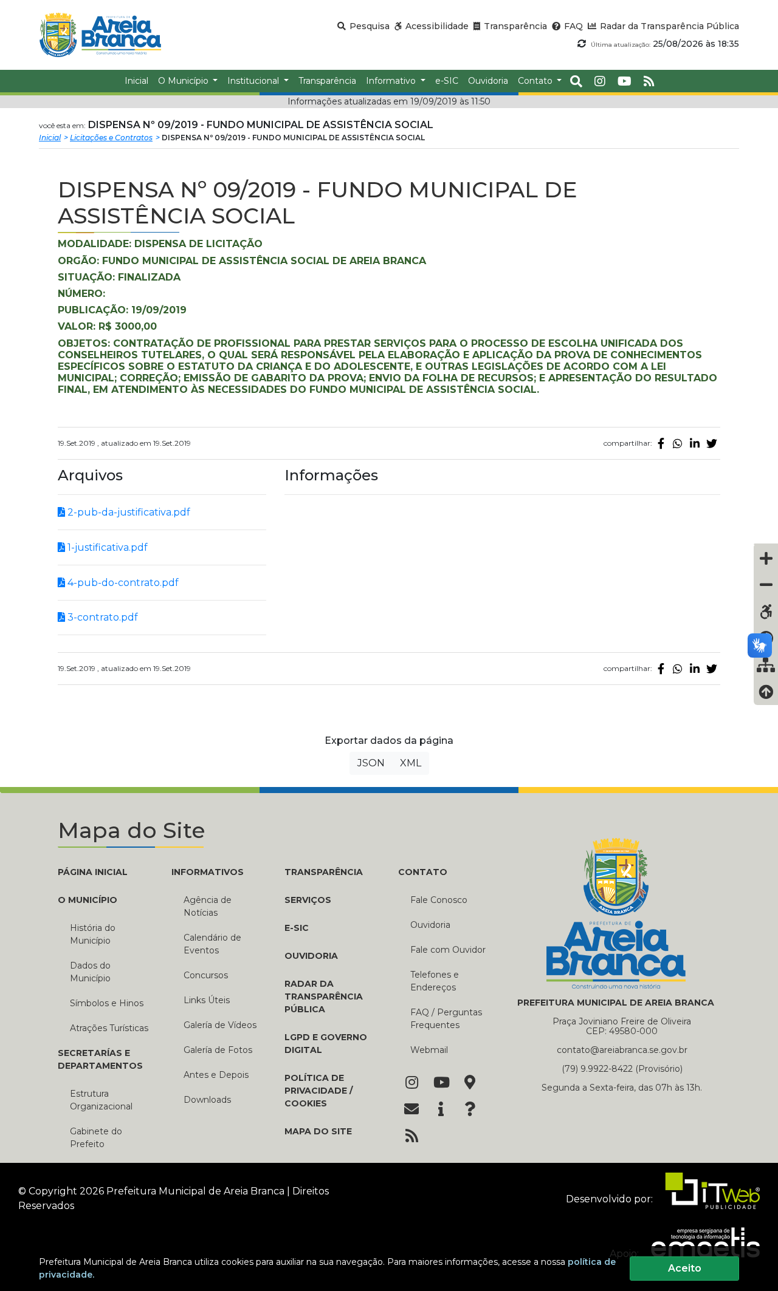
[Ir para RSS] (411, 1136)
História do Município (92, 934)
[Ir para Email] (411, 1110)
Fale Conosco (438, 899)
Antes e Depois (216, 1074)
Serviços (307, 899)
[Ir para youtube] (624, 81)
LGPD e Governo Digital (325, 1043)
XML (410, 763)
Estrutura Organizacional (101, 1100)
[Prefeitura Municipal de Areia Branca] (100, 35)
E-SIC (296, 927)
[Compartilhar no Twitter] (711, 443)
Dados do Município (90, 972)
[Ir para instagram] (600, 81)
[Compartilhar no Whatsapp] (677, 443)
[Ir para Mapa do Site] (470, 1083)
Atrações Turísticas (109, 1028)
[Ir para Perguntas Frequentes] (470, 1110)
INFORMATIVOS (207, 872)
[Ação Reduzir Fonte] (766, 584)
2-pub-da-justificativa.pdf (127, 512)
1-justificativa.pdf (106, 547)
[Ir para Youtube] (440, 1083)
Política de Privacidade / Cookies (318, 1090)
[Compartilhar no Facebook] (660, 443)
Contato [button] (536, 80)
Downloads (207, 1099)
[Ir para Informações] (440, 1110)
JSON (371, 763)
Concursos (206, 975)
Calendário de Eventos (212, 944)
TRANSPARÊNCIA (323, 872)
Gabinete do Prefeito (96, 1138)
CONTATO (422, 872)
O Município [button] (184, 80)
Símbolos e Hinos (106, 1003)
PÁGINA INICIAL (93, 872)
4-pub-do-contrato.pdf (122, 582)
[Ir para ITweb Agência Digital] (707, 1199)
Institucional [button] (254, 80)
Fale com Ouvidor (448, 949)
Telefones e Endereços (434, 981)
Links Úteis (207, 1000)
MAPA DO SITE (318, 1131)
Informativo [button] (392, 80)
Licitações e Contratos (111, 137)
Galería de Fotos (218, 1049)
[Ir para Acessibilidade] (766, 611)
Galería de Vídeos (220, 1025)
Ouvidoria (430, 924)
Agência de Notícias (208, 906)
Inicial (50, 137)
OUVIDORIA (311, 955)
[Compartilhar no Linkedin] (694, 443)
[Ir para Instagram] (411, 1083)
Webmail (429, 1049)
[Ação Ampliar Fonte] (766, 558)
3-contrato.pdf (101, 617)
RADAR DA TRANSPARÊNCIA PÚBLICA (323, 996)
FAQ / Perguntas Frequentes (446, 1018)
